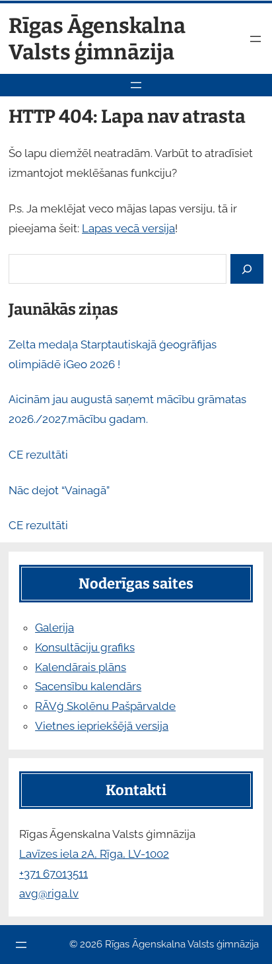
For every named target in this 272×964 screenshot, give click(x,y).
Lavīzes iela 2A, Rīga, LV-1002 (94, 853)
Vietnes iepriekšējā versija (101, 725)
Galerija (54, 627)
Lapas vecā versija (128, 228)
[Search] (246, 269)
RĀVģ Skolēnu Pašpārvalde (105, 706)
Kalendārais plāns (80, 667)
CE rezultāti (38, 454)
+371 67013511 (53, 873)
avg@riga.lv (49, 893)
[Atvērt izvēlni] (255, 39)
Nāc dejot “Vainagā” (59, 490)
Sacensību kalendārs (88, 686)
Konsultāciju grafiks (85, 647)
